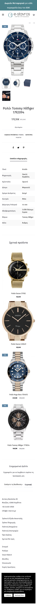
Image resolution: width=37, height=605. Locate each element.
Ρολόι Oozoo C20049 (18, 344)
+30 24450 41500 (8, 507)
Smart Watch (7, 555)
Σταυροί (5, 547)
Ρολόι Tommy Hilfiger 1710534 (18, 445)
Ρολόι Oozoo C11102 (18, 293)
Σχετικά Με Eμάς (8, 539)
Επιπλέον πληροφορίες (18, 159)
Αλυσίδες (5, 559)
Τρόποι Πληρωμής (9, 523)
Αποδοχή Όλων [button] (19, 595)
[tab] (18, 158)
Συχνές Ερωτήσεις (8, 567)
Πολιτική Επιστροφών (10, 531)
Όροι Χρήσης (7, 535)
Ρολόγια (18, 137)
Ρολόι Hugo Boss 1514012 (18, 395)
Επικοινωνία (6, 563)
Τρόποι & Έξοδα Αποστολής (12, 519)
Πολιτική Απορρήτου (9, 527)
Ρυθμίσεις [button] (8, 595)
